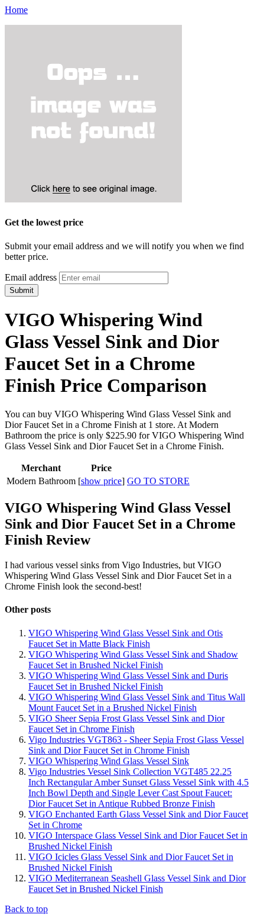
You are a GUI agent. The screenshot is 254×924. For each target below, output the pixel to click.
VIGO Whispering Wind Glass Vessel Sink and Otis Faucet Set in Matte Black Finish (125, 638)
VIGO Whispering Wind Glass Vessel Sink (108, 761)
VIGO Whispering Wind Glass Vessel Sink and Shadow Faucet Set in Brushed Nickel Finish (133, 659)
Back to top (26, 909)
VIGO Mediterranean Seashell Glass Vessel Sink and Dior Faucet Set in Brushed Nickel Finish (137, 883)
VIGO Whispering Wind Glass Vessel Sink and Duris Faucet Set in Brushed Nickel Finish (128, 681)
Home (16, 10)
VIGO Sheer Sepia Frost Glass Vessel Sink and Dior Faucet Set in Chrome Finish (126, 723)
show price (101, 481)
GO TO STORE (158, 481)
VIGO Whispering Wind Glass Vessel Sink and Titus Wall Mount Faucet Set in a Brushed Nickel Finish (136, 702)
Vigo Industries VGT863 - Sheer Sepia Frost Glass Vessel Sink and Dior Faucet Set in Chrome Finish (136, 745)
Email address (31, 277)
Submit (21, 290)
